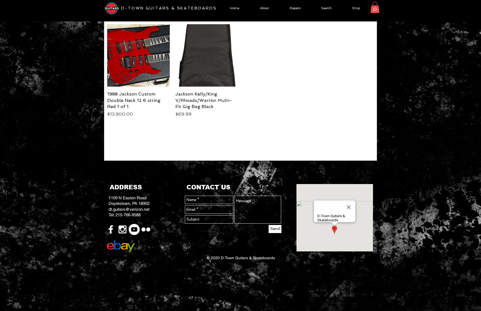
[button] (375, 7)
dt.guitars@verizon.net (129, 209)
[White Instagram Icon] (122, 229)
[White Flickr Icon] (145, 229)
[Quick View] (138, 55)
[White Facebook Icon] (110, 229)
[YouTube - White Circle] (134, 229)
